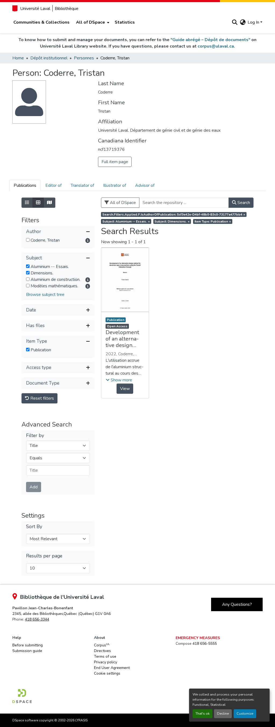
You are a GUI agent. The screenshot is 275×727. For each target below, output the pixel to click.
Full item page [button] (115, 162)
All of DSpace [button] (90, 22)
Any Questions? (237, 604)
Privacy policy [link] (105, 662)
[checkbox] (28, 240)
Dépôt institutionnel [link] (48, 58)
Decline (223, 713)
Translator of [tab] (82, 185)
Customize (245, 713)
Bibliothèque (66, 9)
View (125, 389)
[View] (125, 280)
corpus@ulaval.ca (216, 46)
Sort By (34, 526)
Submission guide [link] (27, 650)
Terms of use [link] (105, 656)
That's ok (202, 713)
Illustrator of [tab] (114, 185)
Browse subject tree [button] (45, 295)
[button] (234, 22)
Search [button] (243, 203)
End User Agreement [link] (112, 667)
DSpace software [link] (25, 720)
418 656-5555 (205, 643)
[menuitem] (92, 22)
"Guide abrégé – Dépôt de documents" (210, 40)
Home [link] (18, 58)
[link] (61, 613)
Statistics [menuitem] (125, 22)
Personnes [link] (84, 58)
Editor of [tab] (53, 185)
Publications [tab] (25, 185)
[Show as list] (27, 203)
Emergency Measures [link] (198, 637)
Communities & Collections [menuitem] (41, 22)
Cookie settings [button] (107, 673)
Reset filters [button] (41, 398)
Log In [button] (254, 22)
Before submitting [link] (27, 645)
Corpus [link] (102, 645)
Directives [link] (102, 650)
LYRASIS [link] (81, 720)
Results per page (44, 556)
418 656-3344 (37, 619)
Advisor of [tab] (144, 185)
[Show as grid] (38, 203)
